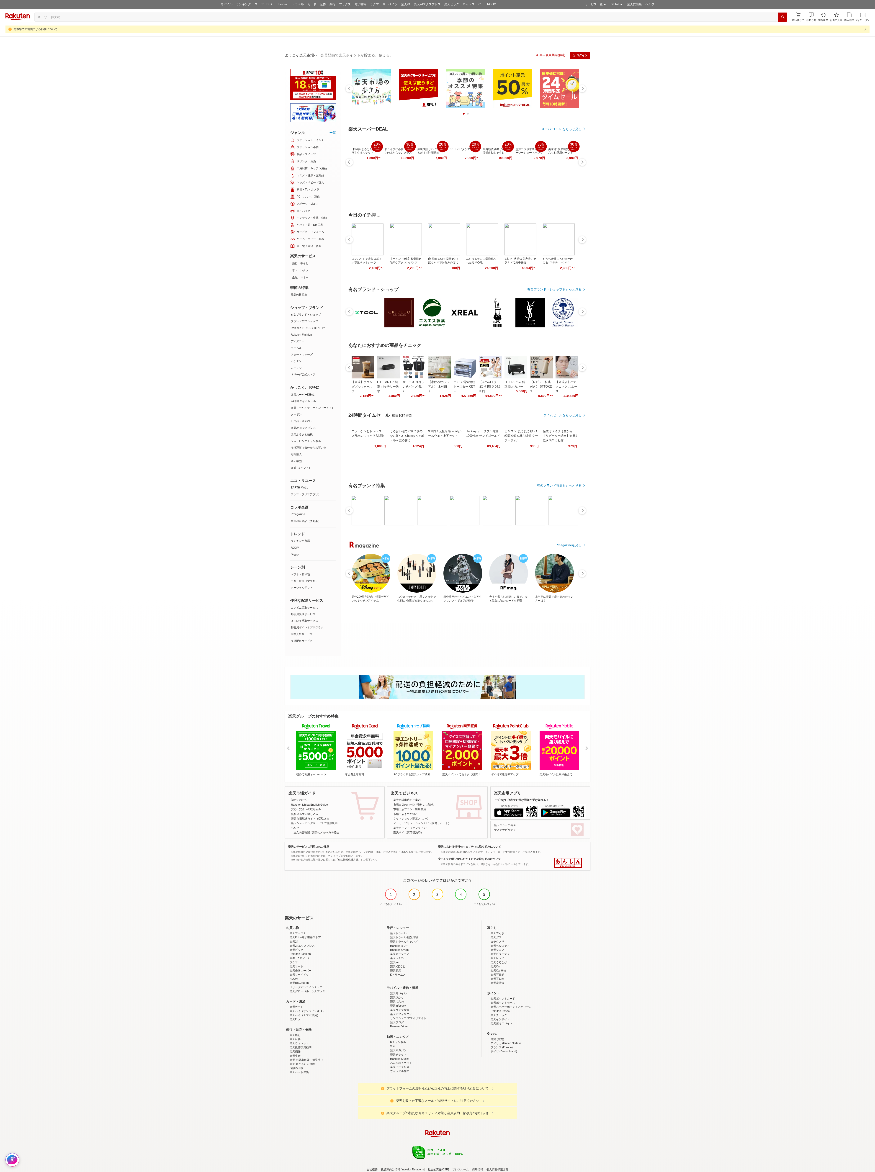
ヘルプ (650, 4)
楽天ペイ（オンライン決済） (307, 1011)
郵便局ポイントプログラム (307, 627)
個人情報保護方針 (497, 1169)
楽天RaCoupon (299, 982)
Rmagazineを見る (569, 545)
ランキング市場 (300, 540)
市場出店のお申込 (404, 804)
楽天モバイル (398, 993)
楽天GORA (397, 958)
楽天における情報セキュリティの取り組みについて (469, 846)
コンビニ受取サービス (304, 607)
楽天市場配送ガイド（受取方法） (311, 818)
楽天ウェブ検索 (399, 1010)
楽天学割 (296, 461)
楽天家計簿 (497, 982)
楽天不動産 (497, 978)
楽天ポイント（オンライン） (411, 828)
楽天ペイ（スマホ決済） (305, 1015)
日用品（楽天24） (302, 421)
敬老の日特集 (299, 294)
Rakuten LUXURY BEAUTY (308, 328)
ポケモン (296, 361)
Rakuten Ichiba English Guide (309, 804)
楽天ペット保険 (299, 1072)
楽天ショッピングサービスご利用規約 (314, 823)
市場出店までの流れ (405, 814)
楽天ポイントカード (503, 998)
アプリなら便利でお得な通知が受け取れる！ (521, 800)
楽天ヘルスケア (500, 945)
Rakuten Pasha (500, 1011)
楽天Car (496, 966)
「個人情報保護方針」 (348, 859)
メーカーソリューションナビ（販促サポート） (422, 823)
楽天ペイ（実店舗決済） (408, 832)
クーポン (296, 414)
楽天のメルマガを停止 (325, 832)
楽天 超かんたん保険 (302, 1064)
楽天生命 (295, 1055)
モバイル (226, 4)
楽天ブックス (298, 933)
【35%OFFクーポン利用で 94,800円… (489, 386)
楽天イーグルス (399, 1067)
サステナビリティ (505, 829)
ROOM (491, 4)
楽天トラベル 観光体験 (404, 937)
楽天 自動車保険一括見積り (306, 1059)
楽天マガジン (398, 1050)
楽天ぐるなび (499, 962)
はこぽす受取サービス (304, 620)
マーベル (296, 348)
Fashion (283, 4)
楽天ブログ (397, 1022)
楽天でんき (497, 933)
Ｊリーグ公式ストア (303, 374)
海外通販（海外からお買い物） (310, 447)
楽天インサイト (500, 1019)
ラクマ (374, 4)
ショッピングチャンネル (306, 441)
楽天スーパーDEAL (302, 394)
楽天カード (296, 1006)
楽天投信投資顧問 (300, 1047)
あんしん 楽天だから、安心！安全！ (568, 863)
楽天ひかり (397, 997)
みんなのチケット (401, 1062)
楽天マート (296, 966)
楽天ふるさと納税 (302, 434)
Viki (392, 1046)
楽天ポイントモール (503, 1002)
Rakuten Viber (399, 1026)
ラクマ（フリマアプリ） (306, 494)
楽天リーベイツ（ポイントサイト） (313, 407)
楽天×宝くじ (397, 966)
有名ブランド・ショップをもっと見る (554, 289)
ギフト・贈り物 (300, 574)
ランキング (243, 4)
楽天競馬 (395, 970)
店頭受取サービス (302, 634)
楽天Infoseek (398, 1005)
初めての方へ (299, 800)
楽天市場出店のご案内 (407, 800)
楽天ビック (451, 4)
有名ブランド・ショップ (306, 314)
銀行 (332, 4)
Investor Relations (412, 1169)
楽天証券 (295, 1039)
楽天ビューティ (500, 954)
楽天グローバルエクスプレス (307, 991)
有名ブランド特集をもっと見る (559, 485)
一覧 (332, 132)
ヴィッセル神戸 (399, 1071)
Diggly (295, 554)
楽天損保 (295, 1051)
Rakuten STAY (399, 945)
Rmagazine (298, 514)
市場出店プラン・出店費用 (409, 809)
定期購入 (296, 454)
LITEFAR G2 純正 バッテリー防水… (388, 386)
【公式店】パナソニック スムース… (566, 386)
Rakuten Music (399, 1058)
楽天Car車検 (498, 970)
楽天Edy (295, 1019)
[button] (811, 17)
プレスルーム (460, 1169)
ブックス (345, 4)
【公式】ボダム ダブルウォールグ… (362, 386)
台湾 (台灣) (497, 1039)
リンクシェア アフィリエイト (408, 1018)
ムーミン (296, 368)
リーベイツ (390, 4)
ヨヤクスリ (497, 941)
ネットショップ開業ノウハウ (411, 818)
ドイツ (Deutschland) (504, 1051)
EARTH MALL (299, 487)
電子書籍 (360, 4)
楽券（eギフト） (301, 467)
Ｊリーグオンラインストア (306, 987)
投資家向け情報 (390, 1169)
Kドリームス (398, 974)
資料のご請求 (425, 804)
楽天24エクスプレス (427, 4)
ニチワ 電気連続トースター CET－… (464, 386)
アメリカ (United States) (506, 1043)
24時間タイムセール (303, 401)
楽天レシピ (497, 958)
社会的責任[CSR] (438, 1169)
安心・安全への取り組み (306, 809)
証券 (323, 4)
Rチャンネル (398, 1042)
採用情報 (477, 1169)
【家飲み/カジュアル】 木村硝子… (439, 386)
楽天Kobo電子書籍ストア (305, 937)
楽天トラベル (398, 933)
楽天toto (395, 962)
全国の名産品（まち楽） (306, 521)
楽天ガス (496, 937)
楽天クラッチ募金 (505, 825)
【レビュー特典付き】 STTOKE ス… (541, 386)
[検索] (782, 17)
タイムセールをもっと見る (562, 415)
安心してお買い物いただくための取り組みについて (469, 859)
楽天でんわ (397, 1001)
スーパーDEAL (264, 4)
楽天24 (405, 4)
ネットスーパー (473, 4)
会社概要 (372, 1169)
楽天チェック (499, 1015)
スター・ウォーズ (302, 354)
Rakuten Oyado (399, 949)
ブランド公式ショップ (304, 321)
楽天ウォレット (299, 1043)
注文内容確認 (301, 832)
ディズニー (297, 341)
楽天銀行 (295, 1035)
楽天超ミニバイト (501, 1023)
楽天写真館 (497, 974)
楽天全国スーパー (300, 970)
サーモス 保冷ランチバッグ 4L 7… (413, 386)
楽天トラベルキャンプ (403, 941)
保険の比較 (296, 1068)
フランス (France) (502, 1047)
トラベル (298, 4)
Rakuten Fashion (301, 334)
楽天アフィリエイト (402, 1014)
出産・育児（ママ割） (304, 581)
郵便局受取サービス (303, 614)
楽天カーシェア (399, 954)
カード (311, 4)
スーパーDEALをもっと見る (561, 129)
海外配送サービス (302, 641)
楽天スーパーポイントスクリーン (511, 1006)
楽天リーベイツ (299, 974)
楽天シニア (497, 949)
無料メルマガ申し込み (304, 814)
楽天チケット (398, 1054)
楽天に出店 (634, 4)
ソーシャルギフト (302, 587)
